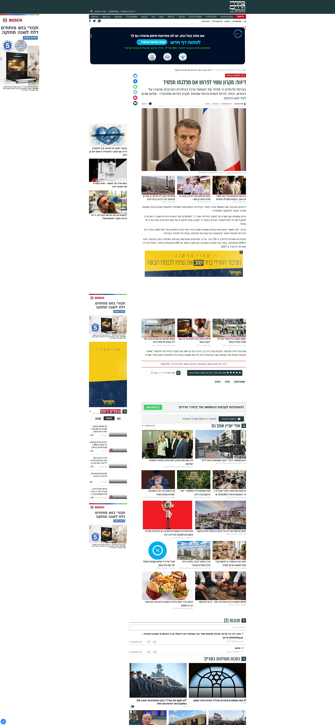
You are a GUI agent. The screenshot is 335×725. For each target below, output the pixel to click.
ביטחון (227, 21)
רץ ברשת (106, 16)
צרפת (227, 381)
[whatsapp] (135, 87)
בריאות (171, 16)
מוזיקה (181, 16)
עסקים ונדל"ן (131, 16)
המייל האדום (100, 11)
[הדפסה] (135, 92)
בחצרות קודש (227, 16)
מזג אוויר (205, 21)
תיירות (144, 16)
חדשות (240, 16)
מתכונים (118, 16)
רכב (153, 16)
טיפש (238, 648)
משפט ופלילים (195, 16)
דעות (161, 16)
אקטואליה (236, 21)
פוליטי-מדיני (211, 16)
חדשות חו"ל (216, 21)
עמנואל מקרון (239, 381)
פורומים (94, 16)
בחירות (217, 381)
